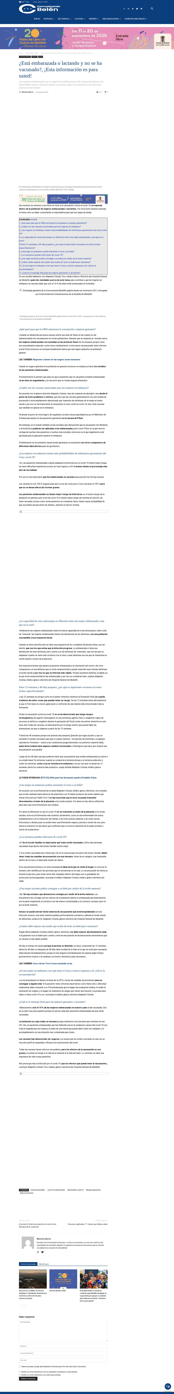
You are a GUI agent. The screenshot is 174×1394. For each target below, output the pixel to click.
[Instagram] (128, 9)
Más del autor (44, 1264)
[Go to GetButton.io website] (168, 1391)
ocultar (34, 219)
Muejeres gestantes (93, 1190)
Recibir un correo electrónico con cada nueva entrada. (41, 1375)
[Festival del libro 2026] (63, 1279)
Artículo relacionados (28, 1264)
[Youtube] (141, 9)
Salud (40, 56)
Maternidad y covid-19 (75, 1190)
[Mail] (133, 9)
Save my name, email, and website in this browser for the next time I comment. (54, 1367)
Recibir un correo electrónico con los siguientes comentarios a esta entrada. (49, 1372)
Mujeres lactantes (26, 1193)
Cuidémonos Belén (31, 53)
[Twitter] (137, 9)
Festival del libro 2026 (57, 1291)
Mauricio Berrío (27, 92)
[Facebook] (124, 9)
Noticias (48, 19)
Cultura (79, 19)
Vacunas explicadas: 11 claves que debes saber (88, 1224)
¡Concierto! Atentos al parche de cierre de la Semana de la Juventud (37, 1225)
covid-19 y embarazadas (56, 1190)
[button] (152, 9)
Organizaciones (110, 19)
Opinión (93, 19)
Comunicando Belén (135, 19)
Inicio (37, 19)
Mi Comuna (63, 19)
